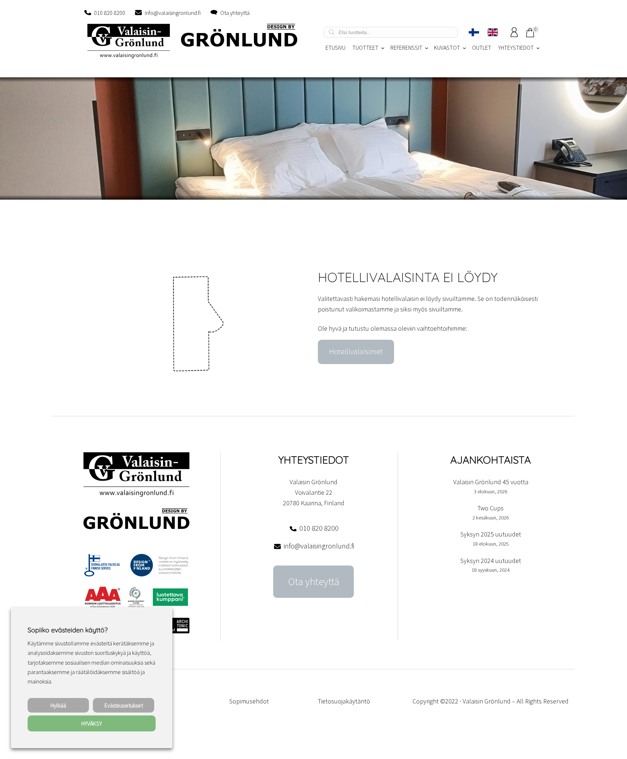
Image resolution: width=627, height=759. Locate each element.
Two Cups (491, 508)
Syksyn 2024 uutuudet (490, 560)
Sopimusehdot (249, 701)
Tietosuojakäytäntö (344, 701)
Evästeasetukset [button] (123, 705)
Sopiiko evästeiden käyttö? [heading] (67, 630)
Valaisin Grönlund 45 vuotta (490, 482)
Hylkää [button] (58, 705)
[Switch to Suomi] (474, 32)
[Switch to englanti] (492, 32)
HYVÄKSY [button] (91, 723)
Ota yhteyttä (235, 12)
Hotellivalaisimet (356, 351)
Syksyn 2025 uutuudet (490, 534)
